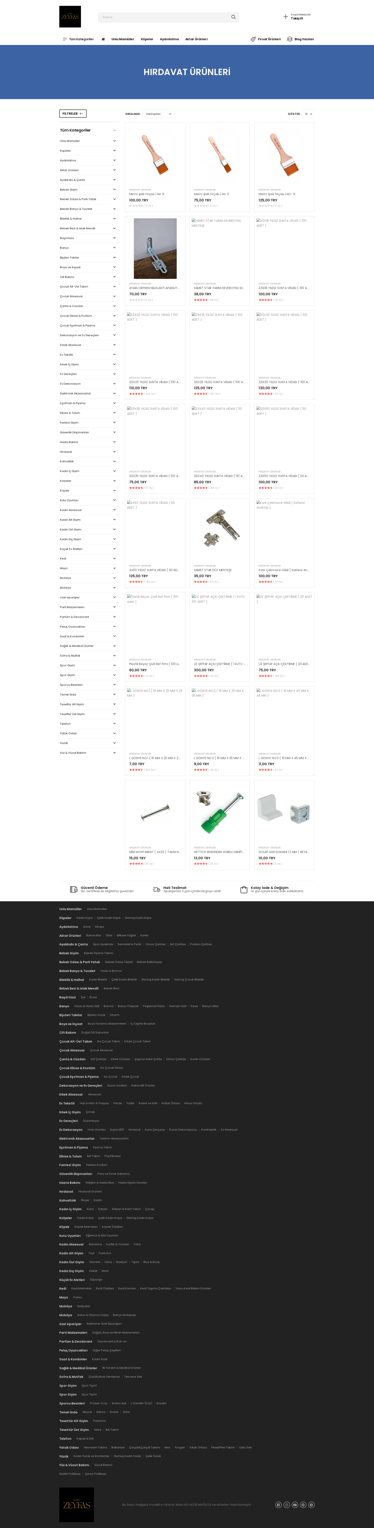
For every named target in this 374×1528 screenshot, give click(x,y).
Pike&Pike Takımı (223, 1447)
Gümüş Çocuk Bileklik (189, 979)
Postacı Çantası (201, 944)
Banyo (64, 248)
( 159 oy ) (214, 488)
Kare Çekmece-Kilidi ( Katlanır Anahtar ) (288, 570)
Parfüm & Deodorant (74, 617)
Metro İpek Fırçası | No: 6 (146, 194)
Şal (83, 997)
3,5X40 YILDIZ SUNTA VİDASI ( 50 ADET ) (222, 476)
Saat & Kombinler (72, 636)
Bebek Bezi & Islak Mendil (77, 228)
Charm (114, 1015)
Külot (90, 1209)
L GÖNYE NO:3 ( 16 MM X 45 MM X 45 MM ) (289, 758)
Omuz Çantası (156, 944)
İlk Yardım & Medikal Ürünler (121, 1368)
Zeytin (98, 1200)
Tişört (135, 1262)
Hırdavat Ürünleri (140, 189)
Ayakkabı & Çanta (72, 180)
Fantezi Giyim (69, 423)
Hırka (108, 1262)
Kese (194, 1006)
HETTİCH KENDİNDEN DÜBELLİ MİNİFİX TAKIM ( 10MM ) (230, 852)
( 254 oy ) (150, 393)
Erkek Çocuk (130, 1077)
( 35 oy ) (278, 300)
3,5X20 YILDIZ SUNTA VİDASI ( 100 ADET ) (157, 382)
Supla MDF (117, 1129)
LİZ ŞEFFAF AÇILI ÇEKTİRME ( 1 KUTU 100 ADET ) (226, 664)
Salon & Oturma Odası (93, 1315)
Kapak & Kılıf (85, 1438)
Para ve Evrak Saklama (113, 1173)
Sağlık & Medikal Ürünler (77, 646)
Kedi (63, 559)
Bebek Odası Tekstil (119, 962)
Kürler (144, 935)
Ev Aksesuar (229, 1129)
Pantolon (105, 1253)
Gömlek (94, 1262)
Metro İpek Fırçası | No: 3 (211, 194)
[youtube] (295, 1504)
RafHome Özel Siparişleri (104, 1324)
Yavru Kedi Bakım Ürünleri (193, 1288)
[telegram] (311, 1504)
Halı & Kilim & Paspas (94, 1103)
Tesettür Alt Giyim (72, 704)
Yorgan (180, 1447)
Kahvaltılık (67, 461)
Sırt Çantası (178, 944)
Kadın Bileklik (98, 979)
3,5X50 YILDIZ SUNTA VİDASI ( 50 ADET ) (287, 476)
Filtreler (70, 113)
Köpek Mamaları (86, 1226)
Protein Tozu (98, 1403)
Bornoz (109, 1006)
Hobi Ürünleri (97, 1129)
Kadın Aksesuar (71, 510)
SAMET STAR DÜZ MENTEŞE (213, 570)
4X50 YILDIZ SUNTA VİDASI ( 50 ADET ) (156, 570)
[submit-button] (234, 17)
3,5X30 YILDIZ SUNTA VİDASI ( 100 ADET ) (287, 382)
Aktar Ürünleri (196, 39)
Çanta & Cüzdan (71, 306)
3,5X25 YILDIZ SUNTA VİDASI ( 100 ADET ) (222, 382)
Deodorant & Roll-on (112, 1341)
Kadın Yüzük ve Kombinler (92, 1456)
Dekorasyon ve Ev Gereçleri (79, 335)
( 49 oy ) (213, 769)
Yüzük (64, 743)
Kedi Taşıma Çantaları (155, 1288)
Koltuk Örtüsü (171, 1103)
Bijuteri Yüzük (96, 1015)
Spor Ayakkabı (103, 944)
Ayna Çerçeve (155, 1129)
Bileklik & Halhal (71, 219)
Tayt (91, 1253)
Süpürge (96, 1279)
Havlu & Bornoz (111, 971)
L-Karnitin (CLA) (141, 1403)
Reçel (85, 1200)
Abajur (99, 926)
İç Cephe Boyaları (143, 1024)
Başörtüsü (67, 238)
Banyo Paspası (128, 1006)
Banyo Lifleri (210, 1006)
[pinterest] (303, 1504)
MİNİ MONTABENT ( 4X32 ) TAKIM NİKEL (156, 852)
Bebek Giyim (68, 190)
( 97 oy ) (278, 769)
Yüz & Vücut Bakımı (73, 753)
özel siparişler (70, 597)
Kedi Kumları (127, 1288)
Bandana (95, 1244)
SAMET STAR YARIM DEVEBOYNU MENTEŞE (223, 288)
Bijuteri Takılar (69, 258)
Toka (137, 1244)
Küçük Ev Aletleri (71, 549)
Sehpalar (83, 1306)
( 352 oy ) (150, 769)
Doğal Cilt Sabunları (95, 1032)
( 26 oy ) (213, 676)
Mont (105, 1271)
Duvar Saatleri (117, 1085)
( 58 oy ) (278, 488)
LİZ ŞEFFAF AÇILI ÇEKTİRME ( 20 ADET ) (285, 664)
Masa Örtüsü (193, 1103)
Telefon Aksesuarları (114, 1138)
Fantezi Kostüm (96, 1165)
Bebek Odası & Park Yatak (78, 199)
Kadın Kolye (85, 1218)
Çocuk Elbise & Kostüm (76, 316)
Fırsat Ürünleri (269, 39)
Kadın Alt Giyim (70, 520)
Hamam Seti (178, 1006)
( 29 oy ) (278, 393)
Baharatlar (93, 935)
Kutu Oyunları (69, 500)
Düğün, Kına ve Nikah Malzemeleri (116, 1332)
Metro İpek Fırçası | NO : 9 (277, 194)
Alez (167, 1447)
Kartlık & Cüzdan (117, 1244)
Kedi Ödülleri (105, 1288)
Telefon (65, 724)
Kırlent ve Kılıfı (148, 1103)
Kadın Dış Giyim (70, 539)
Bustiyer (121, 1262)
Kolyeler (65, 481)
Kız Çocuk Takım (108, 1041)
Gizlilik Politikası (70, 1474)
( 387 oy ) (214, 393)
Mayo (64, 568)
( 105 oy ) (279, 676)
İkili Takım (93, 1156)
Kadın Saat (99, 1359)
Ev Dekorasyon (70, 384)
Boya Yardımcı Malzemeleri (107, 1024)
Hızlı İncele (155, 179)
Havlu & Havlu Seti (86, 1006)
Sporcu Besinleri (71, 685)
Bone (93, 997)
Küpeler (147, 39)
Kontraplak (209, 1129)
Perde (117, 1103)
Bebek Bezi (111, 988)
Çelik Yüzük (153, 1456)
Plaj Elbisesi (113, 1156)
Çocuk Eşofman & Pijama (77, 326)
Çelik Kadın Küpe (109, 918)
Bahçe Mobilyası (124, 1315)
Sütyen (103, 1209)
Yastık (130, 1103)
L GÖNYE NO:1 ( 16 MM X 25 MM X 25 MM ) (159, 758)
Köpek (64, 491)
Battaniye (118, 1447)
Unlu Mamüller (122, 39)
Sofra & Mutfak (70, 656)
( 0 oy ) (148, 205)
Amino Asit (119, 1403)
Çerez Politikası (95, 1474)
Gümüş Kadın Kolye (139, 1218)
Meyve (87, 1412)
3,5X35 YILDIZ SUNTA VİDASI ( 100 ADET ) (157, 476)
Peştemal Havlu (154, 1006)
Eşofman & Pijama (72, 403)
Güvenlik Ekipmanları (74, 432)
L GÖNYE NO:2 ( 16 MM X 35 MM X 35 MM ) (224, 758)
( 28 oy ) (213, 863)
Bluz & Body (151, 1262)
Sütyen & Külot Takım (126, 1209)
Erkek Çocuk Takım (137, 1041)
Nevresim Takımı (95, 1447)
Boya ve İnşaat (70, 267)
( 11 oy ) (277, 863)
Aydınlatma (169, 39)
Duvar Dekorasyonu (183, 1129)
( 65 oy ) (213, 300)
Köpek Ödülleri (112, 1226)
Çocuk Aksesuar (71, 296)
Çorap (90, 1112)
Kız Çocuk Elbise (111, 1068)
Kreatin (161, 1403)
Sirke (126, 1412)
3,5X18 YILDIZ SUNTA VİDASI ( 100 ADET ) (287, 288)
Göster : (294, 114)
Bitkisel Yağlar (126, 935)
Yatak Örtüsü (198, 1447)
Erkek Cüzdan (120, 1059)
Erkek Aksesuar (70, 345)
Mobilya (65, 578)
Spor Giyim (67, 665)
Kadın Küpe (85, 918)
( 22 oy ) (149, 676)
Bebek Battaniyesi (149, 962)
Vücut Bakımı (103, 1465)
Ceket (93, 1271)
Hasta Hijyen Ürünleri (132, 1182)
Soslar (114, 1412)
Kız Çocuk (111, 1077)
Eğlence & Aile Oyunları (102, 1235)
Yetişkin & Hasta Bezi (99, 1182)
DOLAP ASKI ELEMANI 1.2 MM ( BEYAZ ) (285, 852)
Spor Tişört (89, 1385)
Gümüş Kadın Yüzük (127, 1456)
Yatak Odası (68, 733)
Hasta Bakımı (69, 442)
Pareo (77, 1297)
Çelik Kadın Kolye (110, 1218)
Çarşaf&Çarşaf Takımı (144, 1447)
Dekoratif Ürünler (143, 1085)
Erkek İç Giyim (69, 364)
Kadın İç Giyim (69, 471)
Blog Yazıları (304, 39)
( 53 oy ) (213, 581)
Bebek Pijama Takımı (98, 953)
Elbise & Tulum (70, 413)
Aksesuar (94, 1094)
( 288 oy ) (150, 581)
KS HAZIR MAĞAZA (197, 1504)
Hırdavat (66, 452)
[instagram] (287, 1504)
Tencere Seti (133, 1377)
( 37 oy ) (149, 488)
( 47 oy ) (278, 581)
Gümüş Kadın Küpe (138, 918)
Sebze (100, 1412)
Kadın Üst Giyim (70, 530)
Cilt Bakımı (67, 277)
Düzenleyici (91, 1121)
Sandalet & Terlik (129, 944)
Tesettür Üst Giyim (72, 714)
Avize (87, 926)
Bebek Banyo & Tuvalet (76, 209)
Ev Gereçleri (68, 374)
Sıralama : (133, 114)
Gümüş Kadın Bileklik (155, 979)
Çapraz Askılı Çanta (148, 1059)
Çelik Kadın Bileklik (124, 979)
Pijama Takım (102, 1147)
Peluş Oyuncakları (72, 627)
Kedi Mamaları (81, 1288)
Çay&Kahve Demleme (104, 1377)
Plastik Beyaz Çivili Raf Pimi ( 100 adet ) (157, 664)
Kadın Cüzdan (200, 1059)
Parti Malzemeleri (72, 607)
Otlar (109, 935)
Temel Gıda (68, 695)
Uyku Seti (245, 1447)
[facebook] (278, 1504)
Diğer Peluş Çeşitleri (107, 1350)
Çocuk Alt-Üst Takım (74, 287)
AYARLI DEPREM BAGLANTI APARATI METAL (158, 288)
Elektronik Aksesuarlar (75, 393)
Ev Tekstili (66, 355)
